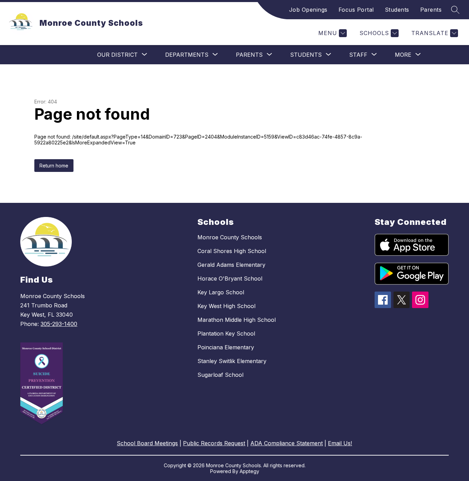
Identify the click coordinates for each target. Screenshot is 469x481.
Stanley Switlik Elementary (231, 361)
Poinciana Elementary (225, 347)
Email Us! (340, 443)
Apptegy (249, 471)
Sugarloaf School (220, 374)
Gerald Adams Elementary (231, 264)
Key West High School (226, 306)
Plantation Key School (226, 333)
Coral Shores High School (231, 251)
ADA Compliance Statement (286, 443)
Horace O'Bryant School (229, 278)
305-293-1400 (59, 323)
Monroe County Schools (229, 237)
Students (397, 9)
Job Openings (308, 9)
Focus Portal (356, 9)
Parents (431, 9)
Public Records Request (214, 443)
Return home (53, 165)
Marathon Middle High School (236, 319)
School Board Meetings (147, 443)
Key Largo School (220, 292)
